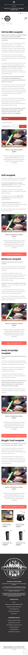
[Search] (22, 126)
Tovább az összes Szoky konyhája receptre (14, 435)
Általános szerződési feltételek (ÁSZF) (14, 604)
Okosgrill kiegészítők (6, 523)
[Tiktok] (25, 13)
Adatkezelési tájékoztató (14, 611)
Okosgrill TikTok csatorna (14, 631)
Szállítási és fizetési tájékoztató (14, 606)
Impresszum (14, 613)
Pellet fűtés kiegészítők (7, 541)
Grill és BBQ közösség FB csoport (14, 625)
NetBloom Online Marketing (18, 649)
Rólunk (14, 602)
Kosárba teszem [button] (11, 512)
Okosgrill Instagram (14, 627)
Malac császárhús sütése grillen (14, 150)
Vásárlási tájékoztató (14, 609)
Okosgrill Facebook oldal (14, 622)
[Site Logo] (7, 19)
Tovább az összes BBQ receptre (14, 343)
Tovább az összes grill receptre (14, 254)
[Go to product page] (7, 516)
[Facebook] (18, 13)
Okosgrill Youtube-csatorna (14, 620)
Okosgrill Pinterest (14, 629)
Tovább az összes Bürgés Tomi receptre (14, 506)
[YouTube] (21, 13)
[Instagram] (23, 13)
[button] (2, 18)
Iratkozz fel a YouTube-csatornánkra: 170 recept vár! (14, 9)
